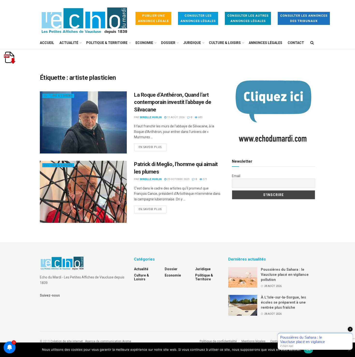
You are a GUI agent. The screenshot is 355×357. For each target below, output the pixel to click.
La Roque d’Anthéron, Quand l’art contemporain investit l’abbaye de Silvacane (172, 102)
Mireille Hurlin (151, 117)
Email (236, 176)
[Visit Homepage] (84, 18)
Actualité (68, 43)
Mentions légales (253, 341)
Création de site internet (66, 341)
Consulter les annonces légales (198, 18)
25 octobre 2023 (177, 179)
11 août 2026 (175, 117)
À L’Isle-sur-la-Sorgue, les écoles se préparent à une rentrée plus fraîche (283, 302)
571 (204, 179)
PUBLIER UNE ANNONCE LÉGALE (153, 18)
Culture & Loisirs (225, 43)
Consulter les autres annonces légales (248, 18)
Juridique (192, 43)
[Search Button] (312, 43)
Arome (126, 341)
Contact (296, 43)
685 (199, 117)
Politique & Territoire (107, 43)
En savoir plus (152, 147)
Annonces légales (265, 43)
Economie (144, 43)
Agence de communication (103, 341)
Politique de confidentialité (218, 341)
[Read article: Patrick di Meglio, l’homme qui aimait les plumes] (83, 192)
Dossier (168, 43)
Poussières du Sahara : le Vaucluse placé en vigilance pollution (285, 274)
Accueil (47, 43)
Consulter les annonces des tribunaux (303, 18)
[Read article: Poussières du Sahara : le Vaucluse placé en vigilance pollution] (242, 277)
